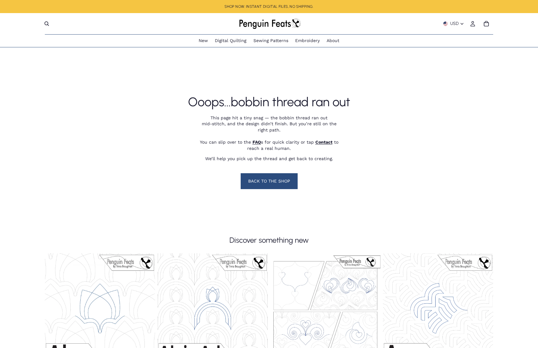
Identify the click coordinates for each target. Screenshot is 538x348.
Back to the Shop (269, 181)
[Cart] (486, 24)
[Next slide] (145, 308)
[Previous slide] (54, 308)
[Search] (47, 24)
